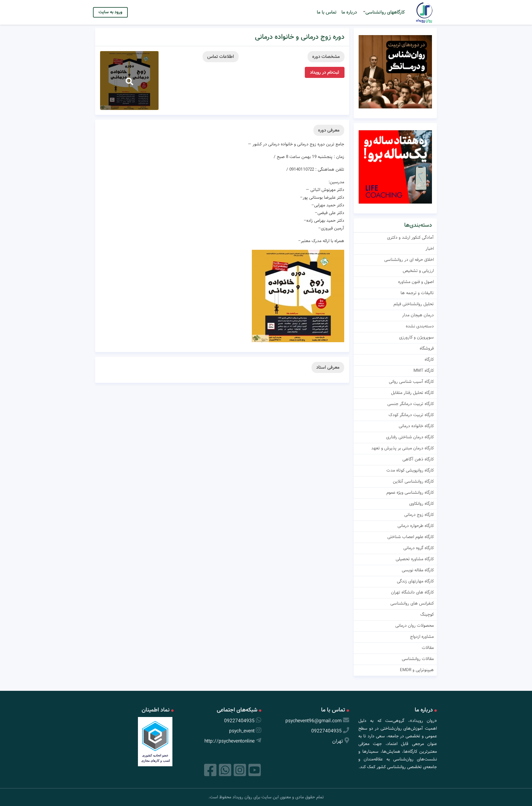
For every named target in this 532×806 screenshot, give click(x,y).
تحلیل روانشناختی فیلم (413, 304)
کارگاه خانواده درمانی (416, 426)
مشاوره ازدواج (422, 636)
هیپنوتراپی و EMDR (417, 669)
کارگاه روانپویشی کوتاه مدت (410, 470)
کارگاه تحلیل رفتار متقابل (412, 392)
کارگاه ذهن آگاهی (418, 459)
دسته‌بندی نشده (420, 326)
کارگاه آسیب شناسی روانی (411, 381)
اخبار (429, 248)
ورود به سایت (110, 12)
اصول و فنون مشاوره (416, 281)
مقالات (428, 647)
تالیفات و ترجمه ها (417, 293)
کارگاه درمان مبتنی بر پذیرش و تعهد (402, 448)
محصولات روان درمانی (414, 625)
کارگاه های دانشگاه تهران (412, 592)
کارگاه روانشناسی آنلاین (413, 481)
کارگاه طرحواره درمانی (415, 525)
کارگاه (429, 359)
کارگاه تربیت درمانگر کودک (411, 414)
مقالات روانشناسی (418, 658)
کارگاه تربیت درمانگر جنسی (410, 403)
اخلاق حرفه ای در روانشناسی (409, 259)
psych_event (242, 731)
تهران (337, 741)
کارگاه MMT (423, 370)
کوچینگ (427, 614)
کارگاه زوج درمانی (419, 514)
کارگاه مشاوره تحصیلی (415, 559)
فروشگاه (427, 348)
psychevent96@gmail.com (313, 721)
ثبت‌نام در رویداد (324, 72)
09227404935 (326, 731)
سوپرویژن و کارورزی (416, 337)
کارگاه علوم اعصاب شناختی (410, 536)
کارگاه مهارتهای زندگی (415, 581)
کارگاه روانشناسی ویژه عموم (410, 492)
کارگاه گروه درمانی (418, 548)
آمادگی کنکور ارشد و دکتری (410, 237)
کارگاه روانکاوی (421, 503)
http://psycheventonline (229, 741)
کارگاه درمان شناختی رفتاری (410, 437)
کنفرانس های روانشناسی (412, 603)
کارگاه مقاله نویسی (418, 570)
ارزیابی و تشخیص (418, 270)
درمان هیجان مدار (418, 315)
